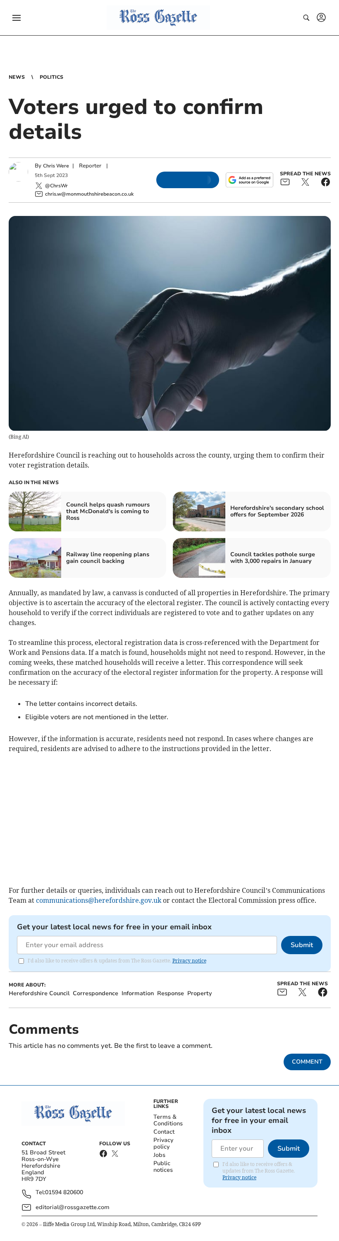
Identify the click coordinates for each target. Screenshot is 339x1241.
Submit (302, 945)
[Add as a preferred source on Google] (249, 179)
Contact (163, 1132)
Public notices (163, 1166)
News (17, 77)
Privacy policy (163, 1143)
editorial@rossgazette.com (73, 1207)
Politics (51, 77)
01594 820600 (64, 1192)
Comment (307, 1062)
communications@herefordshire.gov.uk (98, 900)
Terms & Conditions (168, 1120)
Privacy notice (189, 960)
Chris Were (56, 165)
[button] (16, 18)
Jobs (159, 1155)
